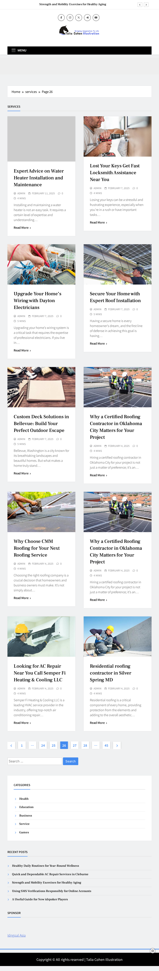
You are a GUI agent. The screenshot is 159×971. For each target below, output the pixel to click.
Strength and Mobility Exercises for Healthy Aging (72, 4)
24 (43, 745)
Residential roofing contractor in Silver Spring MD (110, 673)
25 (53, 745)
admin (21, 193)
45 (106, 745)
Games (24, 832)
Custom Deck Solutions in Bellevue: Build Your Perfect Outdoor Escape (41, 424)
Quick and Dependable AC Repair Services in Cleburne (50, 874)
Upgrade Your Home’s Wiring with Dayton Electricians (37, 301)
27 (75, 745)
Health (24, 799)
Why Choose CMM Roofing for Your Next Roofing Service (37, 548)
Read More (21, 227)
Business (25, 816)
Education (26, 807)
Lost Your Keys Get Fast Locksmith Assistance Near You (115, 173)
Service (24, 824)
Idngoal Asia (16, 935)
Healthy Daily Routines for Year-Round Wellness (45, 866)
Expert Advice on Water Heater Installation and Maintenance (39, 178)
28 (85, 745)
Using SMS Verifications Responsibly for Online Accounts (51, 891)
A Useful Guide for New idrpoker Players (40, 899)
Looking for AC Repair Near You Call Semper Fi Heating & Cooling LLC (40, 673)
